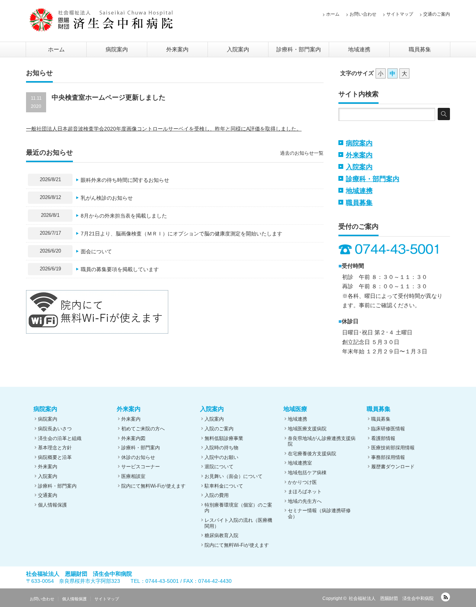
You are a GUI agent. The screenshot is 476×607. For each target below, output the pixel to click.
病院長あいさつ (55, 428)
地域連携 (359, 49)
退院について (219, 466)
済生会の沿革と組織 (59, 438)
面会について (96, 251)
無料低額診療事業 (224, 438)
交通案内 (47, 495)
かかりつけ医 (302, 482)
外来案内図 (133, 438)
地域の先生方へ (305, 501)
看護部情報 (383, 438)
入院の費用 (217, 495)
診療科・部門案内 (298, 49)
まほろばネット (305, 491)
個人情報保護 (52, 505)
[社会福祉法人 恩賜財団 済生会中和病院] (101, 19)
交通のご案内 (436, 14)
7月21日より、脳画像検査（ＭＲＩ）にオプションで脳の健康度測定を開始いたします (181, 234)
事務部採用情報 (388, 457)
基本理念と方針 (55, 447)
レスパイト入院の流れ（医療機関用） (238, 523)
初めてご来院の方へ (143, 428)
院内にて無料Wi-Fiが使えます (153, 486)
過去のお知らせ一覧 (302, 153)
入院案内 (238, 49)
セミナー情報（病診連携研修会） (319, 513)
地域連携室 (300, 463)
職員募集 (420, 49)
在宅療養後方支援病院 (312, 453)
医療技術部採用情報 (393, 447)
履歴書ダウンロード (393, 466)
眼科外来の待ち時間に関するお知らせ (125, 180)
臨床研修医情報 (388, 428)
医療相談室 (133, 476)
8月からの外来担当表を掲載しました (124, 216)
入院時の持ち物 (221, 447)
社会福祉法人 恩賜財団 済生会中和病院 (391, 598)
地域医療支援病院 (307, 428)
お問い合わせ (363, 14)
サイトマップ (399, 14)
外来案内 (177, 49)
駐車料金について (224, 486)
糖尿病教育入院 (221, 535)
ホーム (333, 14)
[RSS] (445, 596)
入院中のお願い (221, 457)
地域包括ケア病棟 (307, 472)
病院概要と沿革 (55, 457)
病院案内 (117, 49)
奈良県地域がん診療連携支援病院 (322, 441)
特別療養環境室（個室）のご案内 (238, 508)
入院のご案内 (219, 428)
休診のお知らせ (138, 457)
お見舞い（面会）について (234, 476)
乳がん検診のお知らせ (107, 198)
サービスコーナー (140, 466)
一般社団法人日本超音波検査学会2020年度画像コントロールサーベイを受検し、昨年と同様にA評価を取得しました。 (164, 129)
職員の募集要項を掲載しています (120, 269)
